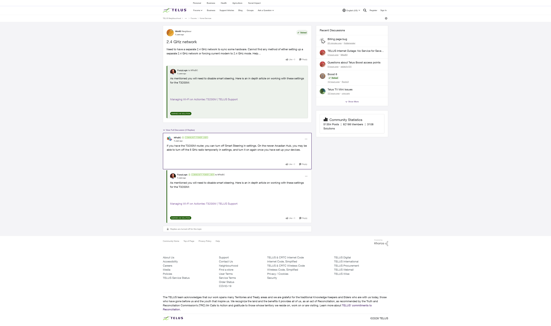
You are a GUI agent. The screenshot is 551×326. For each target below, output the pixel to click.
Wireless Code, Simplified (282, 269)
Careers (167, 265)
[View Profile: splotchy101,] (322, 64)
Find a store (226, 269)
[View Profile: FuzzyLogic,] (173, 72)
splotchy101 (346, 66)
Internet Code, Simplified (282, 261)
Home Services (205, 18)
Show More (353, 101)
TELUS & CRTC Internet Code (285, 257)
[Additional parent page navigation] (186, 18)
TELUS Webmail (344, 269)
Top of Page (189, 241)
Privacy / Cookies (277, 273)
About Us (168, 257)
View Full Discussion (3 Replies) (180, 130)
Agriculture (237, 3)
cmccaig (346, 93)
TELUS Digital (342, 257)
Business (211, 3)
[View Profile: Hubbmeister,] (322, 41)
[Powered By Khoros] (381, 242)
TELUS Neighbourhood (172, 18)
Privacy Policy (205, 241)
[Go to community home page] (175, 10)
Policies (167, 273)
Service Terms (227, 277)
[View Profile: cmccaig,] (322, 91)
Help (218, 241)
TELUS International (346, 261)
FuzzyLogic (182, 70)
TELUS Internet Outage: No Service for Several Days (356, 51)
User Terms (226, 273)
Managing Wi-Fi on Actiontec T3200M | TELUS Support (204, 99)
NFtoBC (177, 137)
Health (224, 3)
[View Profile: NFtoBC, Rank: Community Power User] (169, 139)
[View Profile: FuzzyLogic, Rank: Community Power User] (173, 176)
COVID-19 (225, 286)
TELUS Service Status (176, 277)
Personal (197, 3)
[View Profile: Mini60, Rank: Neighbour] (170, 32)
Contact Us (226, 261)
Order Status (226, 282)
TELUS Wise (341, 273)
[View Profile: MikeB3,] (322, 53)
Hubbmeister (349, 43)
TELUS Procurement (346, 265)
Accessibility (170, 261)
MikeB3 (344, 55)
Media (166, 269)
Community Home (171, 241)
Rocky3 (345, 81)
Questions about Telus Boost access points (354, 62)
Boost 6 (332, 74)
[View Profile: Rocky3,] (322, 76)
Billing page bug (337, 39)
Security (272, 277)
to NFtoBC (193, 70)
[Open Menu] (386, 18)
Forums (194, 18)
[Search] (365, 10)
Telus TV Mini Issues (340, 89)
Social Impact (254, 3)
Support (224, 257)
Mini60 (178, 31)
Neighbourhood (228, 265)
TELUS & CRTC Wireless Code (286, 265)
